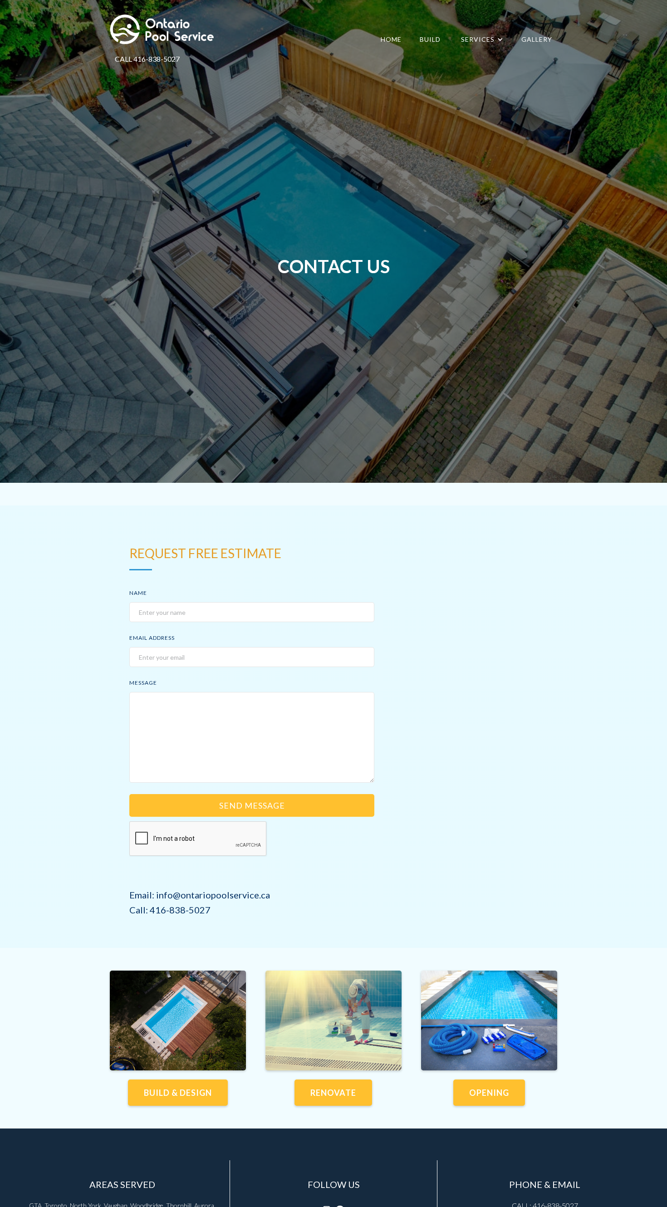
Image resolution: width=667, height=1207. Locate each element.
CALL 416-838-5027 (147, 58)
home (391, 39)
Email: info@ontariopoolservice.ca (199, 894)
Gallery (536, 39)
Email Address (152, 637)
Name (138, 592)
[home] (162, 31)
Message (143, 682)
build (430, 39)
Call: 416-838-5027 (170, 909)
